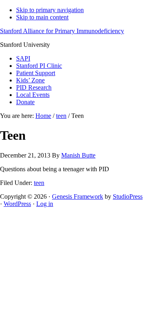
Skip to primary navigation (50, 9)
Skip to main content (42, 17)
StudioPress (128, 196)
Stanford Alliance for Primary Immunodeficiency (62, 30)
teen (39, 182)
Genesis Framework (77, 196)
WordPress (17, 203)
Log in (44, 203)
